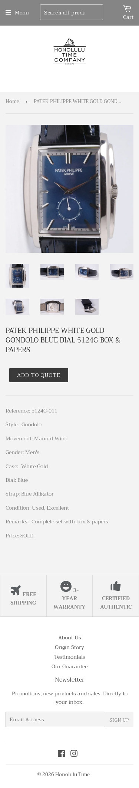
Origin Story (69, 647)
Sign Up (119, 719)
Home (12, 101)
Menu (22, 12)
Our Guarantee (69, 666)
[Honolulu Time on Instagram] (74, 754)
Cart (128, 17)
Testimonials (69, 656)
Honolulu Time (72, 774)
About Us (69, 637)
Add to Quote (38, 374)
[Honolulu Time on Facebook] (61, 754)
